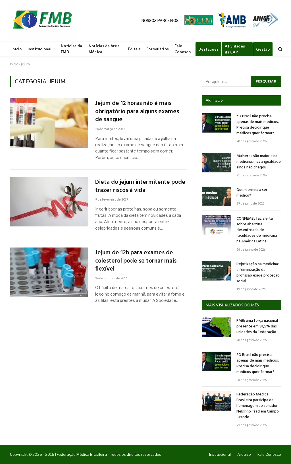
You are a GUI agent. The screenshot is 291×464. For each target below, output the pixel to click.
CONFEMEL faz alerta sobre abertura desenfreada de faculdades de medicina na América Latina (256, 230)
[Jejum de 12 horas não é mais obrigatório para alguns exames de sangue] (49, 123)
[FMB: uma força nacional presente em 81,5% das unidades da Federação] (216, 327)
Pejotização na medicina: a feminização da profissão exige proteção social (258, 272)
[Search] (279, 49)
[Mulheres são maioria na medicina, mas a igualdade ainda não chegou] (216, 162)
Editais (134, 49)
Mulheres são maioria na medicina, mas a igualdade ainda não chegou (258, 161)
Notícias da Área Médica (104, 49)
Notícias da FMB (71, 49)
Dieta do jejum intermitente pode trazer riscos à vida (140, 186)
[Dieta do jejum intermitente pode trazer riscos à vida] (49, 201)
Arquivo (244, 454)
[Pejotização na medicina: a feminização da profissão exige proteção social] (216, 271)
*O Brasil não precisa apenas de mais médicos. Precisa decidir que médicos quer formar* (257, 125)
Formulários (157, 49)
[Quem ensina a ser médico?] (216, 196)
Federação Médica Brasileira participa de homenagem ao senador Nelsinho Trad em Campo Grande (257, 406)
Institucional (39, 49)
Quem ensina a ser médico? (251, 193)
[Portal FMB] (42, 21)
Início (16, 49)
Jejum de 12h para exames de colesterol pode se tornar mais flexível (135, 261)
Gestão (263, 49)
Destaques (208, 49)
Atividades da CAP (235, 49)
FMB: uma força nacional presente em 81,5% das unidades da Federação (257, 326)
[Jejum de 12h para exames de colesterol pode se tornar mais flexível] (49, 272)
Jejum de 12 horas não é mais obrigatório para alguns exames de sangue (137, 112)
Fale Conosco (182, 49)
